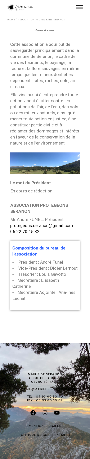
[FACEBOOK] (33, 413)
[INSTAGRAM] (45, 413)
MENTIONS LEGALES (45, 426)
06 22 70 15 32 (25, 231)
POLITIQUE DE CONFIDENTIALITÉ (45, 435)
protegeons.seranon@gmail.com (41, 225)
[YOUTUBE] (57, 413)
